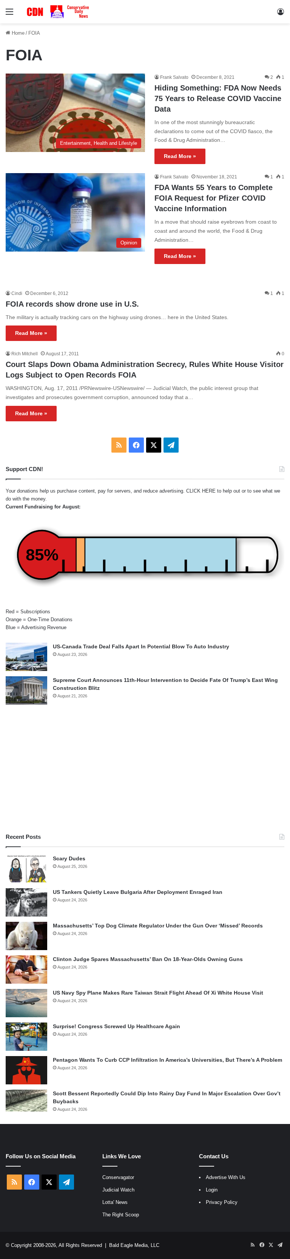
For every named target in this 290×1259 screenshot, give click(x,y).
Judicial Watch (118, 1190)
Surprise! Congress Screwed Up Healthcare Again (116, 1026)
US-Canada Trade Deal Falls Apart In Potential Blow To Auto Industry (141, 646)
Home (17, 33)
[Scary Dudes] (26, 869)
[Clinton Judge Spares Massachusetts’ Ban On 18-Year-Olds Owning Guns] (26, 969)
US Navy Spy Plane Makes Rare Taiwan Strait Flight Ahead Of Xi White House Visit (158, 993)
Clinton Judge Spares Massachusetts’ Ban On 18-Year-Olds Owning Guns (148, 959)
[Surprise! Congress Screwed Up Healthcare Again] (26, 1037)
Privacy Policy (222, 1202)
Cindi (16, 293)
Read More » (180, 156)
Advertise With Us (225, 1177)
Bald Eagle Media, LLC (134, 1245)
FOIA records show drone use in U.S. (72, 304)
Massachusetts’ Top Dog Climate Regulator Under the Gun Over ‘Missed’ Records (158, 926)
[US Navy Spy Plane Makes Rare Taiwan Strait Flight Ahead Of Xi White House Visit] (26, 1003)
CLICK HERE (201, 491)
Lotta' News (115, 1202)
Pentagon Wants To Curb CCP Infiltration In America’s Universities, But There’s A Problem (167, 1060)
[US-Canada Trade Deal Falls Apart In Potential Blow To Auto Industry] (26, 657)
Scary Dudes (69, 858)
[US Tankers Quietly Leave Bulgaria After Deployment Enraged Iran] (26, 902)
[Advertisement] (145, 768)
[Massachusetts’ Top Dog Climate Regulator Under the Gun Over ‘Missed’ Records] (26, 936)
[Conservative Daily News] (59, 11)
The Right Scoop (120, 1215)
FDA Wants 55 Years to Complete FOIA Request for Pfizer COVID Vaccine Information (213, 198)
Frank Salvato (174, 77)
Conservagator (118, 1177)
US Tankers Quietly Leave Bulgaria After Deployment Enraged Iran (137, 892)
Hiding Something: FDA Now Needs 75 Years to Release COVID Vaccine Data (217, 98)
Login (212, 1190)
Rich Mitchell (24, 353)
